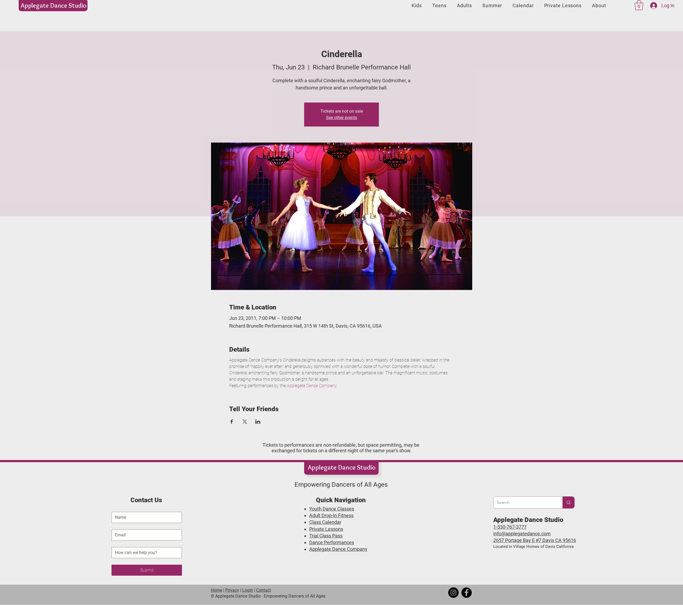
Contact (263, 590)
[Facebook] (466, 592)
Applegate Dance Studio (53, 5)
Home (216, 590)
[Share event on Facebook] (231, 421)
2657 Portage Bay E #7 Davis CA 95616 (534, 540)
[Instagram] (453, 592)
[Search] (568, 502)
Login (247, 590)
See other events (341, 117)
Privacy (232, 590)
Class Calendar (325, 522)
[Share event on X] (244, 421)
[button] (639, 5)
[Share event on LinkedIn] (257, 421)
